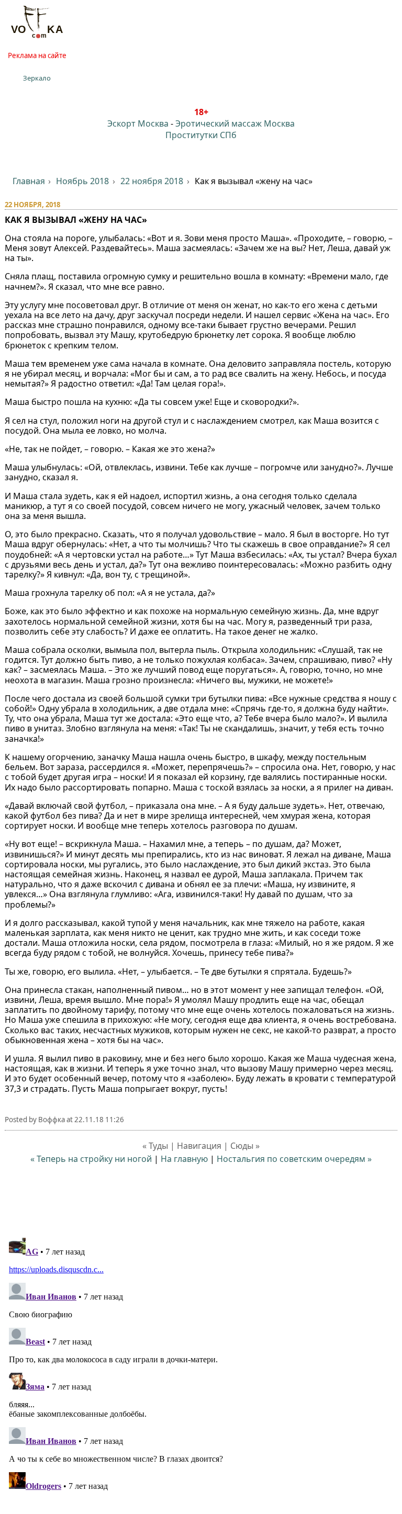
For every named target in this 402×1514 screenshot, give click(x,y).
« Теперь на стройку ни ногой (91, 1159)
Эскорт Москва (138, 123)
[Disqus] (201, 1364)
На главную (184, 1159)
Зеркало (37, 78)
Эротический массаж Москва (235, 123)
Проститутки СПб (201, 135)
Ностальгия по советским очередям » (294, 1159)
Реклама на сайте (37, 55)
